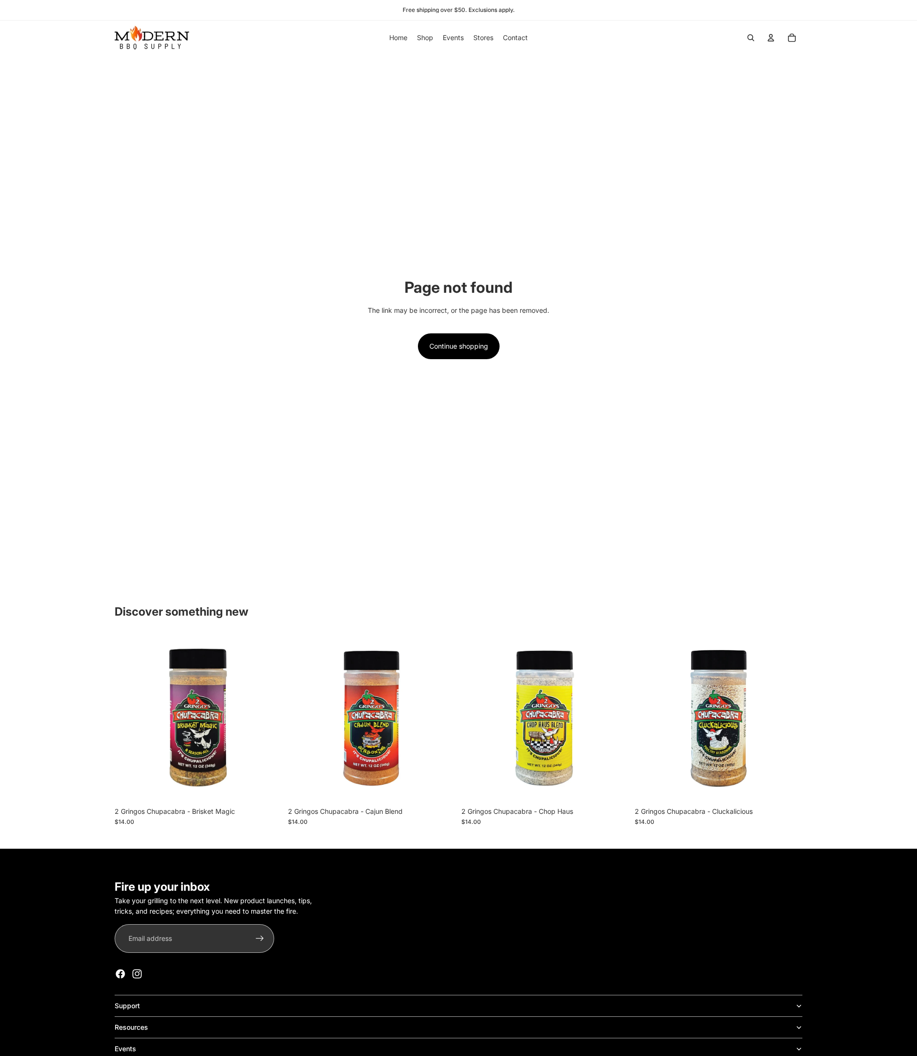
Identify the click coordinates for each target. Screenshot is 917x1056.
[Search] (750, 37)
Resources (131, 1027)
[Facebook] (120, 974)
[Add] (267, 787)
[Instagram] (137, 974)
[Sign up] (260, 938)
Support (127, 1006)
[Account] (770, 37)
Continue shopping (458, 346)
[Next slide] (788, 718)
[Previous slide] (649, 718)
